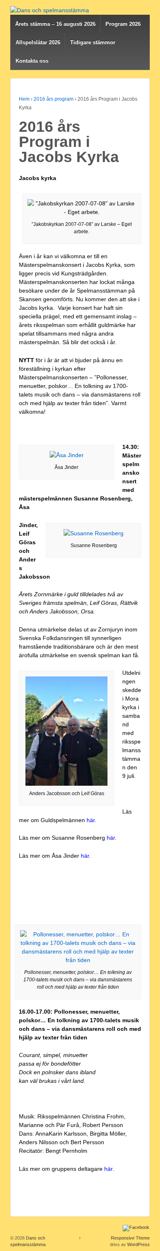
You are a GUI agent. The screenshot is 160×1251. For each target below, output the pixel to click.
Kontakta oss (32, 61)
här (91, 820)
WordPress (138, 1244)
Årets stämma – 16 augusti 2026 (55, 24)
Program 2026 (123, 24)
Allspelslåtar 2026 (38, 42)
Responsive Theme (130, 1237)
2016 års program (53, 99)
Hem (24, 99)
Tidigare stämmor (92, 42)
